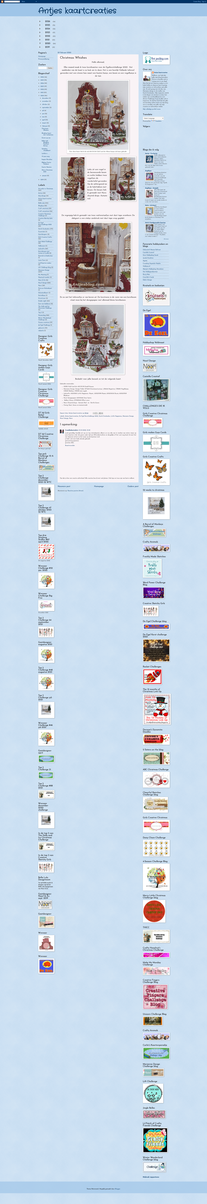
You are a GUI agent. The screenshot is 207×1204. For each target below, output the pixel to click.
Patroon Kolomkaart (45, 288)
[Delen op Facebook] (100, 413)
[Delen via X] (98, 413)
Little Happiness (116, 416)
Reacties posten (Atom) (75, 490)
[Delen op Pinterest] (102, 413)
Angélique (148, 171)
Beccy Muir (146, 274)
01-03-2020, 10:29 (84, 430)
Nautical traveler (43, 277)
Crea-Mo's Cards (148, 277)
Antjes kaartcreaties (77, 11)
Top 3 (40, 312)
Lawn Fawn (41, 260)
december (45, 98)
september (46, 107)
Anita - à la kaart (150, 205)
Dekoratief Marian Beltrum (152, 249)
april (43, 120)
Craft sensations (43, 211)
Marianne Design (128, 416)
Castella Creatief (148, 252)
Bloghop (41, 205)
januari (44, 175)
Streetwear (41, 298)
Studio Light (42, 301)
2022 (47, 36)
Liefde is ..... (45, 153)
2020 (47, 43)
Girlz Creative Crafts (45, 237)
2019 (47, 47)
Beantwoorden (70, 445)
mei (43, 117)
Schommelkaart (43, 292)
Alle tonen (166, 239)
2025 (47, 25)
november (45, 101)
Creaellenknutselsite (71, 430)
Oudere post (133, 486)
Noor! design (64, 418)
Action (40, 193)
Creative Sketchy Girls (45, 218)
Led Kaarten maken (44, 263)
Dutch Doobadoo (104, 416)
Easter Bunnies (47, 167)
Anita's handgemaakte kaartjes (155, 222)
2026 (47, 21)
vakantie (41, 330)
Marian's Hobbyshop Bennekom (153, 269)
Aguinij (145, 260)
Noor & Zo (41, 280)
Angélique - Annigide (151, 188)
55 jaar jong (45, 156)
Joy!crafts (41, 248)
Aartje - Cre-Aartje (151, 153)
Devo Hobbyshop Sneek (150, 255)
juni (43, 113)
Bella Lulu (41, 203)
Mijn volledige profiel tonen (152, 109)
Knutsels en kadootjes (45, 256)
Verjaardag (42, 315)
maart (44, 123)
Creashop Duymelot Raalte (152, 263)
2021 (47, 40)
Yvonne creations (43, 322)
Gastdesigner (42, 234)
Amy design (42, 196)
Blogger (117, 1189)
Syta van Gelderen (44, 304)
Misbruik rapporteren (151, 1177)
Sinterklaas (41, 295)
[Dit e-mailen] (94, 413)
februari (45, 126)
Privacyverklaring (43, 59)
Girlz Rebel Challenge (45, 241)
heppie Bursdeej (47, 159)
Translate (158, 121)
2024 (47, 29)
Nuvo (71, 418)
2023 (47, 32)
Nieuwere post (64, 486)
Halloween (41, 246)
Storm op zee (46, 138)
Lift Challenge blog (44, 267)
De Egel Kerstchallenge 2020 (88, 416)
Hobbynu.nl (146, 266)
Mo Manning (42, 274)
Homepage (99, 486)
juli (43, 110)
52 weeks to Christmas (45, 188)
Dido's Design (147, 280)
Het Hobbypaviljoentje (150, 271)
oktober (45, 104)
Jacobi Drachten (148, 258)
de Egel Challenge (44, 325)
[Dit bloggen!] (96, 413)
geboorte (41, 328)
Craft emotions (43, 208)
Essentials (41, 231)
